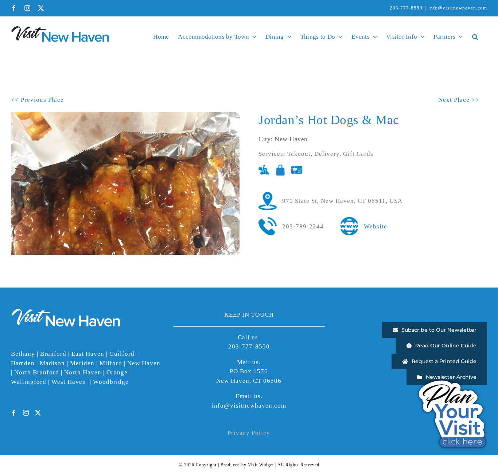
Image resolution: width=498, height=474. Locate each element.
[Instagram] (26, 413)
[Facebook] (14, 413)
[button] (475, 36)
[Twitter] (38, 413)
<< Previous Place (37, 99)
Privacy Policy (248, 432)
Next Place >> (458, 99)
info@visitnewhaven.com (457, 8)
